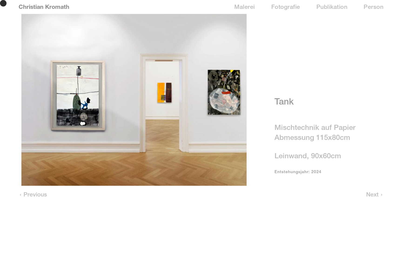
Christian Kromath (44, 7)
